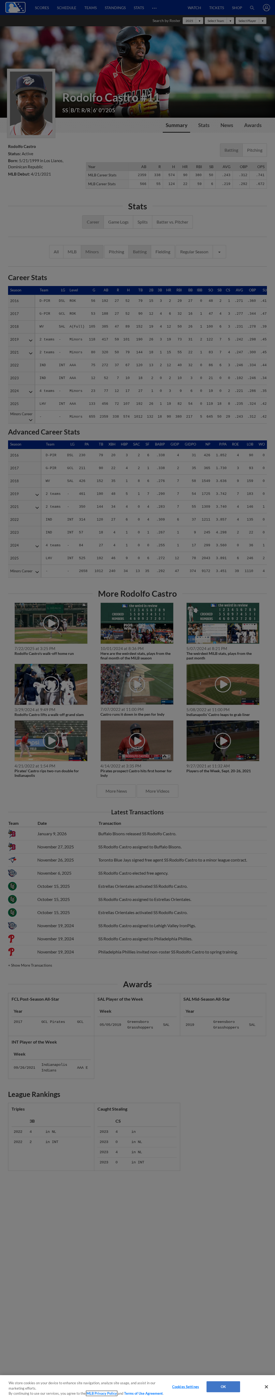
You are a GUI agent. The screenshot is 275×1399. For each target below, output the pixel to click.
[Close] (266, 1387)
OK (223, 1386)
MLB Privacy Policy (101, 1393)
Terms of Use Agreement (143, 1393)
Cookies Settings (185, 1386)
